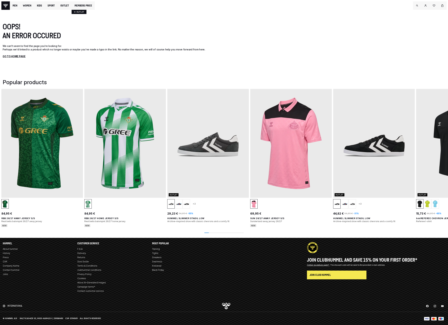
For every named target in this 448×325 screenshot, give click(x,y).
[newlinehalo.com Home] (5, 5)
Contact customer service (90, 291)
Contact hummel (11, 270)
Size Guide (83, 261)
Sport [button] (51, 5)
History (6, 253)
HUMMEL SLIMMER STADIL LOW (185, 218)
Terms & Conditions (87, 265)
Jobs (5, 274)
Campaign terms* (86, 286)
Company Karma (11, 265)
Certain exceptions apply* (318, 265)
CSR (5, 261)
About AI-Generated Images (91, 282)
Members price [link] (83, 5)
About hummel (10, 249)
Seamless (157, 261)
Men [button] (15, 5)
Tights (155, 253)
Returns (81, 257)
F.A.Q (80, 249)
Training (156, 249)
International (15, 306)
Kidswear (157, 265)
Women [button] (27, 5)
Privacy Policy (84, 274)
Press (6, 257)
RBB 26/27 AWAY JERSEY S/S (18, 218)
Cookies (81, 278)
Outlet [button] (64, 5)
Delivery (81, 253)
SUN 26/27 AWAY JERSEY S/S (267, 218)
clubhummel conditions (89, 270)
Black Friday (158, 270)
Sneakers (157, 257)
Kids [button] (39, 5)
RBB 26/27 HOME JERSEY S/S (101, 218)
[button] (417, 5)
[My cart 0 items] (442, 5)
